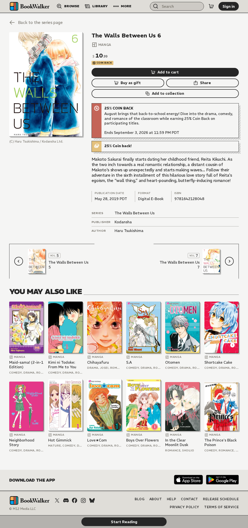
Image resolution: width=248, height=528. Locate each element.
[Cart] (211, 6)
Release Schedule (221, 499)
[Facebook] (75, 500)
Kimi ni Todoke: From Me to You (62, 364)
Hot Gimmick (59, 440)
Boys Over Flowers (142, 440)
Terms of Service (221, 507)
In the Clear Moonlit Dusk (176, 442)
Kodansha (123, 222)
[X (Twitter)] (57, 500)
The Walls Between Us (135, 213)
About (155, 499)
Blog (140, 499)
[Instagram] (83, 500)
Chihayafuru (98, 362)
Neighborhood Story (21, 442)
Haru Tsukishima (129, 230)
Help (171, 499)
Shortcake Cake (218, 362)
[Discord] (66, 500)
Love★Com (97, 440)
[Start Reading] (46, 84)
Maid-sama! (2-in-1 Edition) (26, 364)
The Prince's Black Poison (220, 442)
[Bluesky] (92, 500)
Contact (189, 499)
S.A (129, 362)
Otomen (172, 362)
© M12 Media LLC (22, 508)
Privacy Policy (184, 507)
